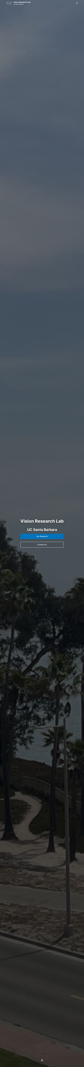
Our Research (42, 536)
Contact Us (42, 544)
